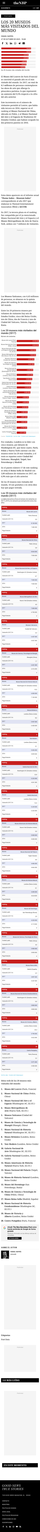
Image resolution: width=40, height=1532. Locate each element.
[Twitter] (6, 43)
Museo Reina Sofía (13, 1199)
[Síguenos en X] (7, 1527)
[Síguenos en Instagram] (13, 1527)
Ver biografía (13, 1254)
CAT (34, 8)
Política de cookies (9, 1508)
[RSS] (20, 1527)
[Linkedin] (10, 43)
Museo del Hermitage (14, 1184)
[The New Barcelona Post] (12, 1488)
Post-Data (8, 16)
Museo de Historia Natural (17, 1177)
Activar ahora (14, 1238)
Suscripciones (7, 1522)
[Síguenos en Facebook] (3, 1527)
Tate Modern (10, 1144)
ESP (37, 8)
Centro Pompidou (12, 1220)
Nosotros (5, 1504)
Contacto (5, 1501)
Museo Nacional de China (16, 1093)
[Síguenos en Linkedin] (10, 1527)
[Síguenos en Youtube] (17, 1527)
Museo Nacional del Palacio (17, 1170)
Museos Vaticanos (12, 1115)
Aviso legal (6, 1512)
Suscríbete (5, 8)
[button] (4, 3)
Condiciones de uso (9, 1519)
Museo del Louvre (13, 1089)
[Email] (23, 43)
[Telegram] (19, 43)
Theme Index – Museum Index (16, 198)
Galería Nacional (12, 1155)
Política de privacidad (10, 1515)
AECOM (23, 206)
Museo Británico (12, 1137)
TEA (15, 206)
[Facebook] (2, 43)
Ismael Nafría (7, 36)
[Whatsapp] (15, 43)
